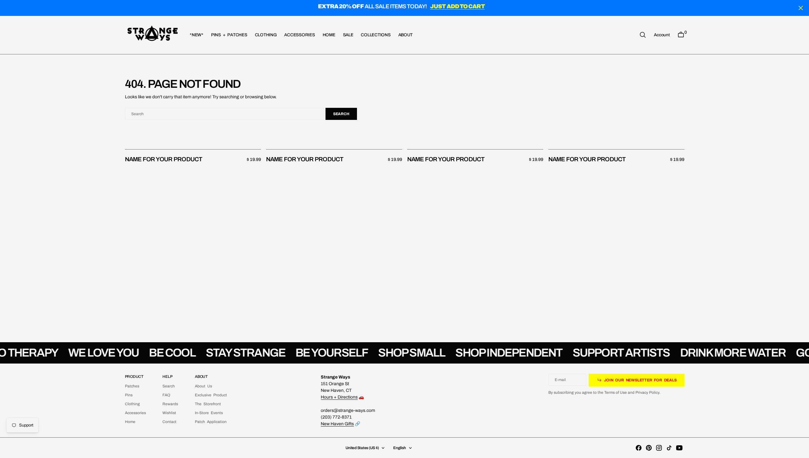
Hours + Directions (339, 397)
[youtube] (679, 448)
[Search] (642, 34)
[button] (661, 34)
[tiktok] (669, 448)
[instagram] (659, 448)
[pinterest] (649, 448)
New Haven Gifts (337, 423)
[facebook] (639, 448)
